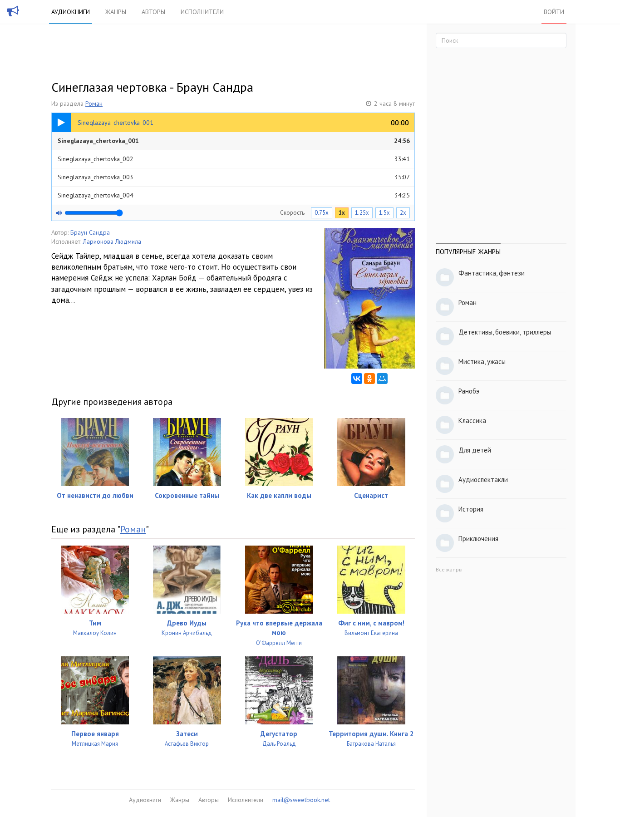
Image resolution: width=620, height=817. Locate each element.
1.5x (384, 213)
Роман (94, 103)
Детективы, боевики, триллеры (504, 332)
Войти (554, 12)
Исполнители (202, 12)
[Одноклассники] (369, 378)
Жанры (115, 12)
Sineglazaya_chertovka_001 (234, 141)
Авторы (153, 12)
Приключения (478, 538)
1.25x (362, 213)
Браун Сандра (90, 232)
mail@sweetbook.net (301, 800)
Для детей (474, 450)
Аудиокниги (70, 12)
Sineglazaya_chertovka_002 (234, 159)
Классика (472, 420)
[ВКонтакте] (356, 378)
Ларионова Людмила (112, 241)
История (470, 509)
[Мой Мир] (382, 378)
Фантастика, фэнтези (491, 273)
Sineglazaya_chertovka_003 (234, 177)
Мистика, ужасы (482, 361)
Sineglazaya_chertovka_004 (234, 195)
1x (342, 213)
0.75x (322, 213)
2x (403, 213)
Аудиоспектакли (483, 479)
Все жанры (449, 569)
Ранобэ (468, 391)
